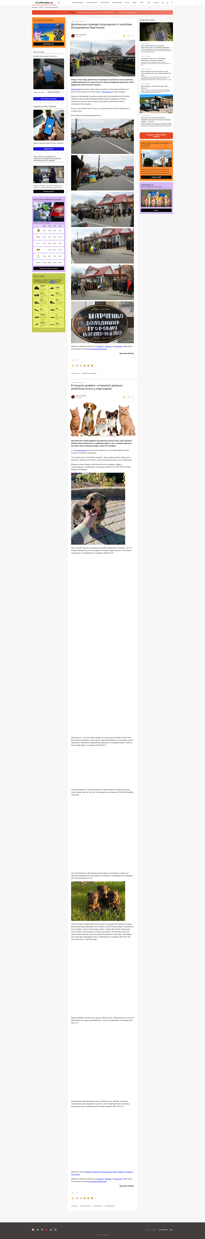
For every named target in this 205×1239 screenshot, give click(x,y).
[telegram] (37, 1230)
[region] (48, 96)
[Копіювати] (132, 35)
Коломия (74, 1206)
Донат (156, 210)
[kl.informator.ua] (44, 2)
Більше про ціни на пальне (49, 268)
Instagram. (118, 346)
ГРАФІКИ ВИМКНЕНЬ (77, 2)
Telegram (108, 346)
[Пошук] (172, 3)
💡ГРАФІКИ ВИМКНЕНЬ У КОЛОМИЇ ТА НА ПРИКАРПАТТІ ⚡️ (96, 12)
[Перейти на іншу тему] (167, 3)
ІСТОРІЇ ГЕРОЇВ (104, 2)
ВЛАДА (134, 2)
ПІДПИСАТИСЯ (48, 149)
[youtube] (46, 1230)
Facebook (100, 346)
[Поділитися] (128, 35)
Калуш (171, 1229)
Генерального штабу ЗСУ (51, 329)
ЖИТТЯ (127, 2)
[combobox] (55, 92)
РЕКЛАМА (156, 2)
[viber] (42, 1230)
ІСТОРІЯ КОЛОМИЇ (92, 2)
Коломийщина (110, 1206)
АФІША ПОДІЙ (156, 177)
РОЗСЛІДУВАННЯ (117, 2)
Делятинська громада (89, 373)
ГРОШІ (142, 2)
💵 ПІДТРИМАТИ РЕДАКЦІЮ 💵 (127, 12)
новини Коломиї (85, 1206)
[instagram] (55, 1230)
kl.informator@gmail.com (97, 349)
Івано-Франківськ (163, 1229)
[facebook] (33, 1230)
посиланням (106, 92)
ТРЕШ (148, 2)
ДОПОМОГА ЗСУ (48, 44)
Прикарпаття (75, 373)
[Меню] (59, 2)
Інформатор (76, 89)
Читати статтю (49, 191)
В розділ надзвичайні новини (156, 136)
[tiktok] (51, 1230)
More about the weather (49, 99)
